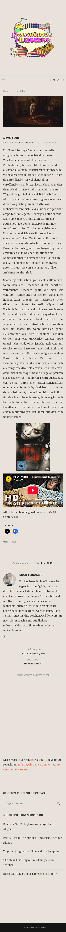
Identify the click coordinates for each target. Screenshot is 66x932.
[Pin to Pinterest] (48, 563)
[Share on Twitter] (44, 563)
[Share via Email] (51, 563)
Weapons (53, 851)
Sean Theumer (26, 142)
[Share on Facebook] (41, 563)
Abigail (7, 829)
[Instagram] (58, 80)
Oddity (52, 873)
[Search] (62, 80)
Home (6, 91)
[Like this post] (38, 563)
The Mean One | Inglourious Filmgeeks (26, 860)
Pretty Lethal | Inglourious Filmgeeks (26, 838)
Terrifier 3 (9, 865)
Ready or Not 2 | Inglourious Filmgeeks (27, 824)
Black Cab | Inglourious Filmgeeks (23, 873)
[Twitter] (54, 80)
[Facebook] (50, 80)
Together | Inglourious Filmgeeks (23, 851)
